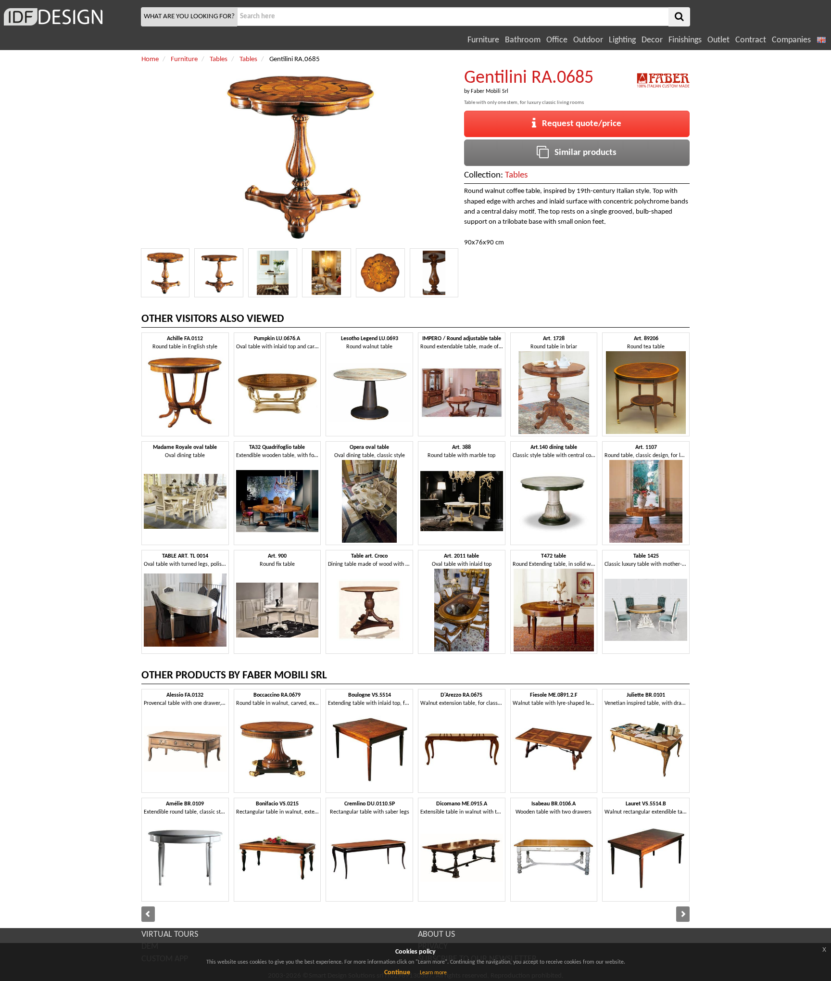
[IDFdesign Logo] (69, 17)
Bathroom (523, 40)
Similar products (583, 152)
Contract (750, 40)
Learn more (433, 973)
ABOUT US (436, 934)
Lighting (622, 40)
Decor (652, 40)
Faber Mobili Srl (489, 91)
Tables (516, 175)
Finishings (685, 40)
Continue (397, 972)
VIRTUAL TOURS (169, 934)
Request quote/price (578, 123)
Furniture (483, 40)
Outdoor (588, 40)
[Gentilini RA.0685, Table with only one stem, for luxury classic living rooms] (165, 273)
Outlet (718, 40)
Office (556, 40)
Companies (791, 40)
